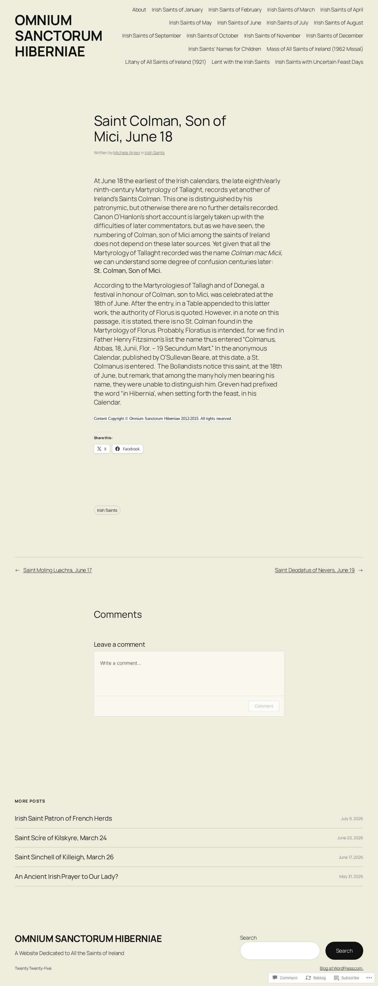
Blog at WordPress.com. (341, 968)
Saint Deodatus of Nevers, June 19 (315, 569)
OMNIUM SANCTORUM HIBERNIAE (58, 35)
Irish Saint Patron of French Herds (63, 818)
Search (248, 937)
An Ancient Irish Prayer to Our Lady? (66, 876)
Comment (264, 705)
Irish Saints (154, 152)
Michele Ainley (126, 152)
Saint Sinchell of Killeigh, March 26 (64, 856)
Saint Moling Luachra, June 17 (57, 569)
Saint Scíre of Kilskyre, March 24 (61, 837)
